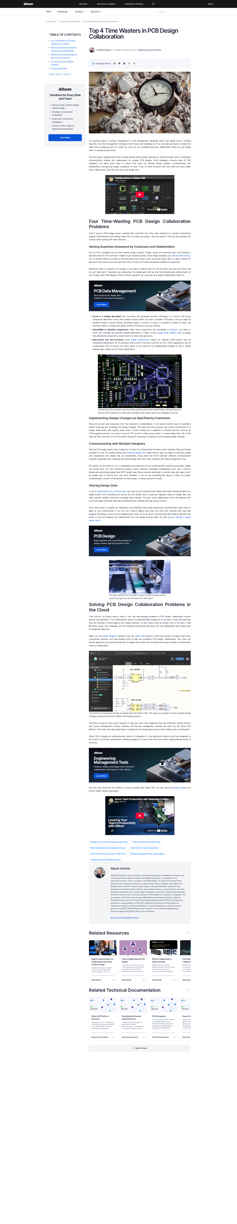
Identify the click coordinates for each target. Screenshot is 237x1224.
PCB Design (63, 12)
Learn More (101, 304)
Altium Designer (109, 636)
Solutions (83, 4)
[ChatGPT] (114, 63)
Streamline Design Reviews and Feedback (147, 854)
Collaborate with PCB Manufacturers (105, 860)
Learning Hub (51, 21)
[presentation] (188, 932)
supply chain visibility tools (169, 333)
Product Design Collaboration (69, 21)
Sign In (211, 4)
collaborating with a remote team (111, 491)
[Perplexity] (119, 63)
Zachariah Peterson (103, 50)
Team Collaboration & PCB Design (146, 842)
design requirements (140, 339)
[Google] (129, 63)
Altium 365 (140, 636)
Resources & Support (106, 4)
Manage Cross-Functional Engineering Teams (109, 842)
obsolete (174, 329)
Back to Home (141, 1048)
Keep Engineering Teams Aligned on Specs (108, 848)
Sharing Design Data (59, 68)
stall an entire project (181, 255)
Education (95, 12)
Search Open (153, 4)
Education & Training (134, 4)
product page (180, 787)
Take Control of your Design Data (144, 848)
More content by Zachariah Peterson (125, 918)
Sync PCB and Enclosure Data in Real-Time (107, 854)
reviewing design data (136, 452)
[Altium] (28, 4)
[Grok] (134, 63)
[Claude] (124, 63)
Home (48, 11)
